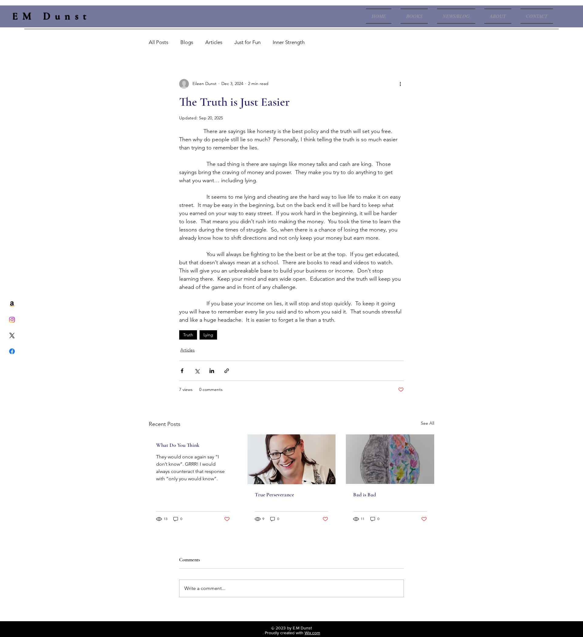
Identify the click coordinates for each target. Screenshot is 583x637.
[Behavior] (390, 459)
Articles (213, 42)
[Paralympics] (291, 459)
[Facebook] (12, 351)
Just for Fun (247, 42)
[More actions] (400, 83)
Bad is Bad (364, 494)
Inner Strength (289, 42)
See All (427, 423)
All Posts (158, 42)
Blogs (186, 42)
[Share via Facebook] (182, 371)
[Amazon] (12, 304)
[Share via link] (227, 371)
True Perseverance (274, 494)
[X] (12, 335)
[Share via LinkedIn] (212, 371)
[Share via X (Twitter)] (197, 371)
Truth (188, 334)
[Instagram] (12, 320)
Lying (208, 334)
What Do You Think (177, 445)
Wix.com (312, 632)
